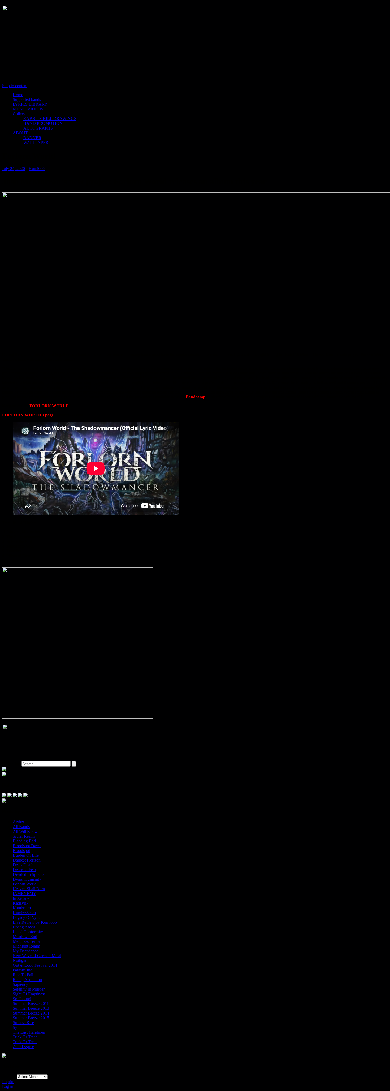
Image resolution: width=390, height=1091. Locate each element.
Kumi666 (37, 168)
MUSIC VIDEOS (28, 109)
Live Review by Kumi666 (35, 922)
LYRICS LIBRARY (30, 104)
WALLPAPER (36, 142)
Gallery (19, 114)
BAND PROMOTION (43, 123)
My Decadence (25, 951)
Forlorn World (25, 884)
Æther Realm (24, 836)
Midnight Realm (26, 946)
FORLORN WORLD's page (28, 415)
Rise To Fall (23, 975)
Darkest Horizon (27, 860)
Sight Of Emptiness (29, 994)
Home (18, 94)
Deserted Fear (24, 869)
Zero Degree (23, 1046)
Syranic (19, 1027)
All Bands (21, 826)
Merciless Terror (26, 941)
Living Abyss (24, 927)
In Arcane (21, 898)
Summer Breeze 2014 (31, 1013)
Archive (9, 1076)
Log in (7, 1086)
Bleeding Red (24, 841)
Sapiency (20, 984)
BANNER (32, 137)
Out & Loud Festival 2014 (35, 965)
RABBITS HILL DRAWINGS (49, 118)
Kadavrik (20, 903)
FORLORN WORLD (49, 406)
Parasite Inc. (23, 970)
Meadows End (25, 936)
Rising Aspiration (27, 979)
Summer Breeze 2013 (31, 1008)
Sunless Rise (23, 1022)
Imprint (8, 1081)
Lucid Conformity (28, 932)
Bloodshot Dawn (27, 845)
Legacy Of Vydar (27, 917)
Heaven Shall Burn (29, 889)
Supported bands (27, 99)
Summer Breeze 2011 (31, 1003)
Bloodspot (21, 850)
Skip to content (14, 85)
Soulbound (22, 998)
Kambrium (22, 908)
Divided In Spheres (29, 874)
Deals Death (23, 865)
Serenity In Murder (29, 989)
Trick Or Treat (25, 1037)
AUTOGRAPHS (38, 128)
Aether (18, 822)
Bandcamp (195, 397)
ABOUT (20, 133)
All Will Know (25, 831)
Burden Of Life (26, 855)
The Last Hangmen (29, 1032)
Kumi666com (24, 912)
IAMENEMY (24, 893)
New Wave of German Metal (37, 955)
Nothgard (21, 960)
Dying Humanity (27, 879)
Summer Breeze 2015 (31, 1018)
